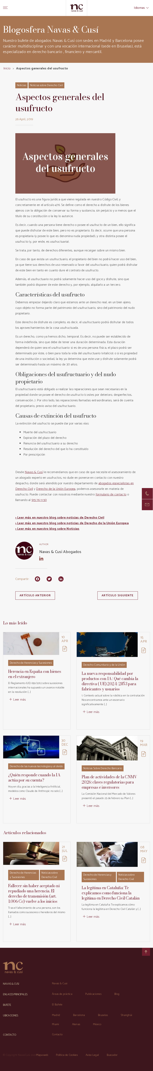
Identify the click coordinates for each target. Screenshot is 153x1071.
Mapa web (42, 1055)
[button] (147, 504)
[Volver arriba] (146, 952)
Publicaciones (93, 994)
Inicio (7, 68)
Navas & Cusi (60, 983)
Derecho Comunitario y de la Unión (104, 665)
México (97, 1024)
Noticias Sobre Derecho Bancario (102, 768)
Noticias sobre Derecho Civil (46, 85)
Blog (116, 994)
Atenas (76, 1024)
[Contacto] (147, 493)
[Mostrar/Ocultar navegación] (5, 8)
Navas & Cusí (34, 472)
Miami (55, 1024)
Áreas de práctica (62, 994)
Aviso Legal (92, 1055)
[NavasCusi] (76, 8)
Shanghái (126, 1015)
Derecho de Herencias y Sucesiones (31, 663)
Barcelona (79, 1015)
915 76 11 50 (39, 500)
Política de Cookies (67, 1055)
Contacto (57, 1034)
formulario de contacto (111, 494)
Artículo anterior (35, 595)
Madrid (56, 1015)
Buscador (112, 1055)
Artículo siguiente (118, 595)
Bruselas (103, 1015)
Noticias (21, 85)
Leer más (19, 699)
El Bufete (57, 1004)
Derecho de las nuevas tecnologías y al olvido (36, 766)
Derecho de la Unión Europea (55, 489)
